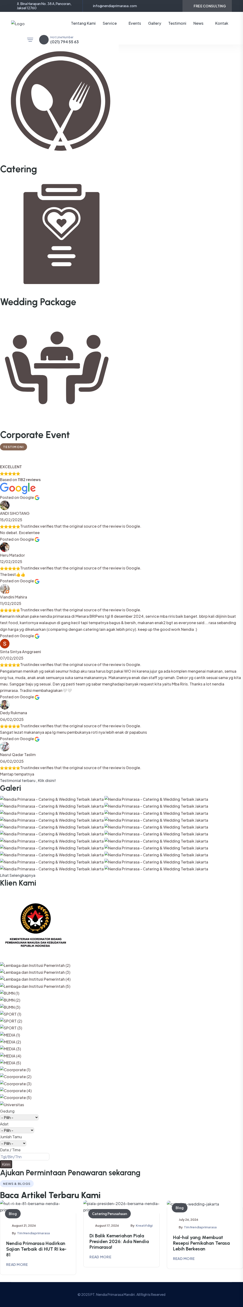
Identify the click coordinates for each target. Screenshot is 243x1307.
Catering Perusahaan (109, 1213)
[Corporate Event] (59, 369)
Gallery (154, 23)
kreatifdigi (144, 1225)
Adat (4, 1123)
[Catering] (59, 103)
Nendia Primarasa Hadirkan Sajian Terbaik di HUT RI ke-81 (36, 1249)
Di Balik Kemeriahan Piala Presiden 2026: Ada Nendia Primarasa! (119, 1241)
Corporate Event (35, 434)
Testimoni (177, 23)
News (198, 23)
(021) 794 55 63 (64, 42)
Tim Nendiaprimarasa (33, 1233)
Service (110, 23)
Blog (13, 1213)
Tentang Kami (83, 23)
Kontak (221, 23)
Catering (18, 169)
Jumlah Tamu (11, 1136)
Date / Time (10, 1149)
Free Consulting (210, 6)
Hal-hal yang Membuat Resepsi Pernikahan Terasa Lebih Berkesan (201, 1243)
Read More (17, 1264)
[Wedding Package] (59, 236)
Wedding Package (38, 302)
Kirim (6, 1164)
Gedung (7, 1111)
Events (135, 23)
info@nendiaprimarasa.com (115, 6)
